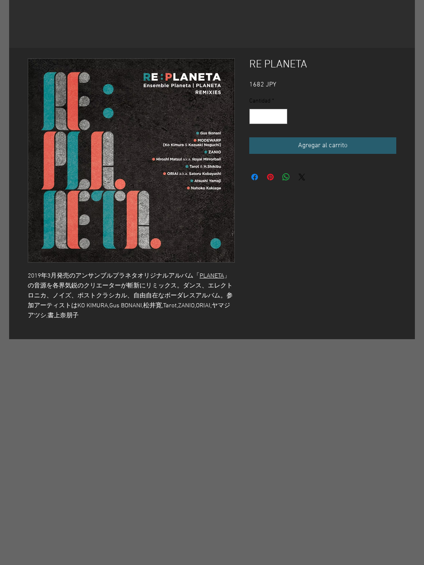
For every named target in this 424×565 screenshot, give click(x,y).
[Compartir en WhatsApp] (286, 177)
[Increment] (281, 116)
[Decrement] (256, 116)
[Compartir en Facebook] (255, 177)
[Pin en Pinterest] (270, 177)
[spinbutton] (268, 116)
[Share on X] (302, 177)
